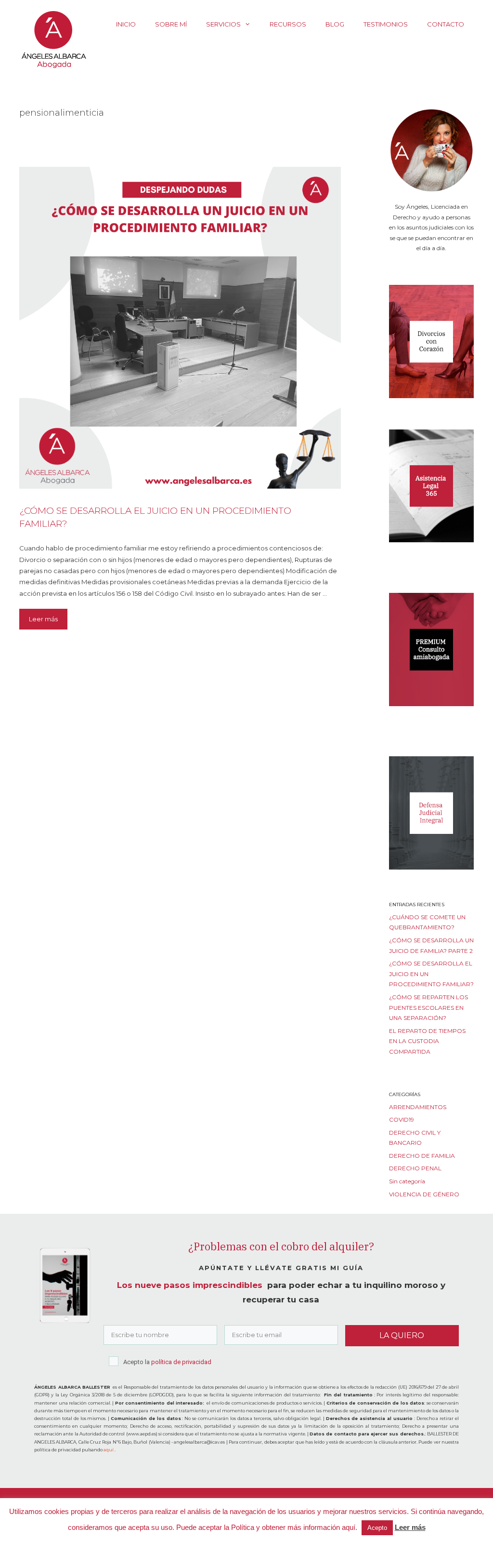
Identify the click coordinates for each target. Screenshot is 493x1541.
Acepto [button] (377, 1527)
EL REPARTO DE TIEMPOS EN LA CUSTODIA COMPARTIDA (427, 1041)
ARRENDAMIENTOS (417, 1107)
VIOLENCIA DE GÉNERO (424, 1194)
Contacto (445, 24)
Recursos (288, 24)
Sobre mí (171, 24)
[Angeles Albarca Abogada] (53, 38)
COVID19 (401, 1119)
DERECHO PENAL (415, 1168)
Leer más (43, 619)
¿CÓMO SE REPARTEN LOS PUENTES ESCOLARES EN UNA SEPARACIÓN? (428, 1007)
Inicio (126, 24)
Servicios (223, 24)
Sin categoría (407, 1181)
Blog (334, 24)
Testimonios (385, 24)
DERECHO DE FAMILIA (422, 1155)
